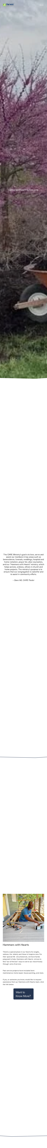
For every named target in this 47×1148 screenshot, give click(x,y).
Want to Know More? (23, 994)
